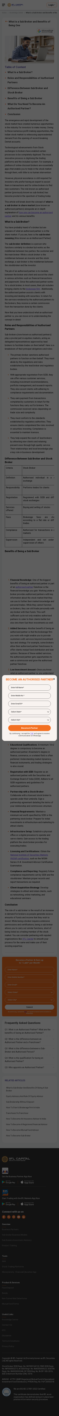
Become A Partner (29, 728)
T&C (31, 733)
